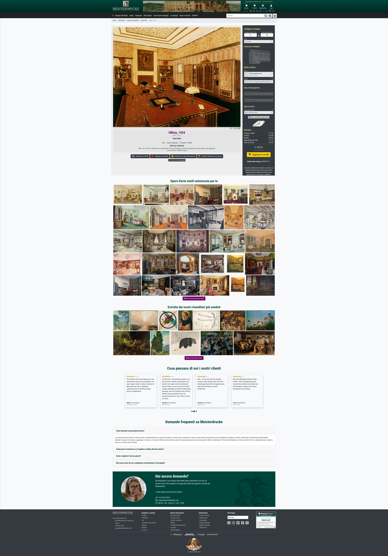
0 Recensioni (181, 160)
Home (114, 20)
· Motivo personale (175, 515)
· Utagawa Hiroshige (204, 525)
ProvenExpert (136, 403)
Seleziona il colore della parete (184, 156)
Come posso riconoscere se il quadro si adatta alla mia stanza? (140, 449)
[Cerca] (266, 16)
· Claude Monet (203, 518)
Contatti (195, 15)
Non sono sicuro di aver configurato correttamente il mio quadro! (140, 463)
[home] (112, 15)
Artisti (131, 16)
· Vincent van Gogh (204, 515)
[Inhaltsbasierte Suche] (270, 16)
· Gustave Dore (203, 527)
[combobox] (258, 41)
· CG (142, 520)
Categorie (138, 16)
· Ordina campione (175, 530)
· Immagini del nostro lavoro (178, 525)
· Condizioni (144, 518)
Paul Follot (144, 20)
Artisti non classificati (133, 20)
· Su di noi (144, 530)
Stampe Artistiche (121, 16)
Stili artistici (147, 16)
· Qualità (172, 523)
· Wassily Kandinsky (204, 523)
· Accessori (173, 527)
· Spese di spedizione (176, 520)
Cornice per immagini (161, 16)
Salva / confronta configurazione (259, 117)
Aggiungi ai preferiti (161, 156)
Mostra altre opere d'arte (194, 358)
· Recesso (144, 525)
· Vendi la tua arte (175, 518)
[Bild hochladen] (275, 16)
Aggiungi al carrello (260, 154)
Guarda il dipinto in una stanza (211, 156)
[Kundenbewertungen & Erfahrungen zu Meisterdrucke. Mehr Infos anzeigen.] (266, 520)
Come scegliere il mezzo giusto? (128, 456)
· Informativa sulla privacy (148, 523)
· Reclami (143, 527)
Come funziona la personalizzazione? (130, 431)
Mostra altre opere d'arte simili (194, 298)
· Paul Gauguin (203, 520)
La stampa (174, 16)
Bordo (245, 39)
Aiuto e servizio (184, 16)
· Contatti (143, 515)
